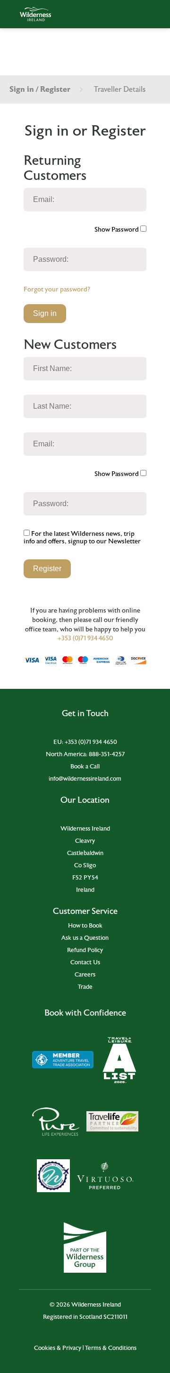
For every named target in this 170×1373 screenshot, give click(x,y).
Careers (85, 974)
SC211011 (115, 1317)
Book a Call (85, 766)
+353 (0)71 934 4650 (85, 638)
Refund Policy (85, 950)
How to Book (85, 925)
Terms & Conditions (110, 1348)
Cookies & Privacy (57, 1348)
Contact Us (85, 962)
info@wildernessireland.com (85, 778)
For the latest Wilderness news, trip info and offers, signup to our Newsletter (82, 537)
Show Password (117, 230)
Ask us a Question (85, 938)
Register (47, 569)
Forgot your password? (57, 289)
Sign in (45, 313)
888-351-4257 (107, 754)
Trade (85, 987)
